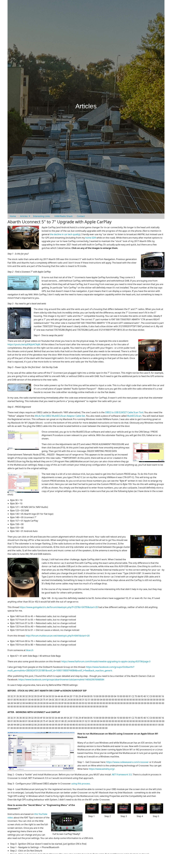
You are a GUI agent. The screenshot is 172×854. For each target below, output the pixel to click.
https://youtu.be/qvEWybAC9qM (24, 344)
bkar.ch (29, 650)
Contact (81, 216)
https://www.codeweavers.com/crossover (127, 762)
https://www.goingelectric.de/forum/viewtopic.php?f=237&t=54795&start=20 (59, 607)
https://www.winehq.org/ (101, 768)
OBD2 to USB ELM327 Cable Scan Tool (124, 412)
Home (13, 216)
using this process (80, 783)
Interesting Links (41, 216)
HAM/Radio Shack (63, 216)
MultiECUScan (134, 415)
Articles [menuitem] (24, 216)
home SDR (90, 237)
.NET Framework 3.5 (121, 774)
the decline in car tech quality (65, 234)
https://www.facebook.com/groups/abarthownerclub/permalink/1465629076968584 (61, 679)
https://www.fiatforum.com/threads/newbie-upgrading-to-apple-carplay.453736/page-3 (105, 661)
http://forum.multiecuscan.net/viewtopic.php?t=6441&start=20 (57, 635)
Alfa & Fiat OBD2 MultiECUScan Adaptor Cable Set (60, 415)
